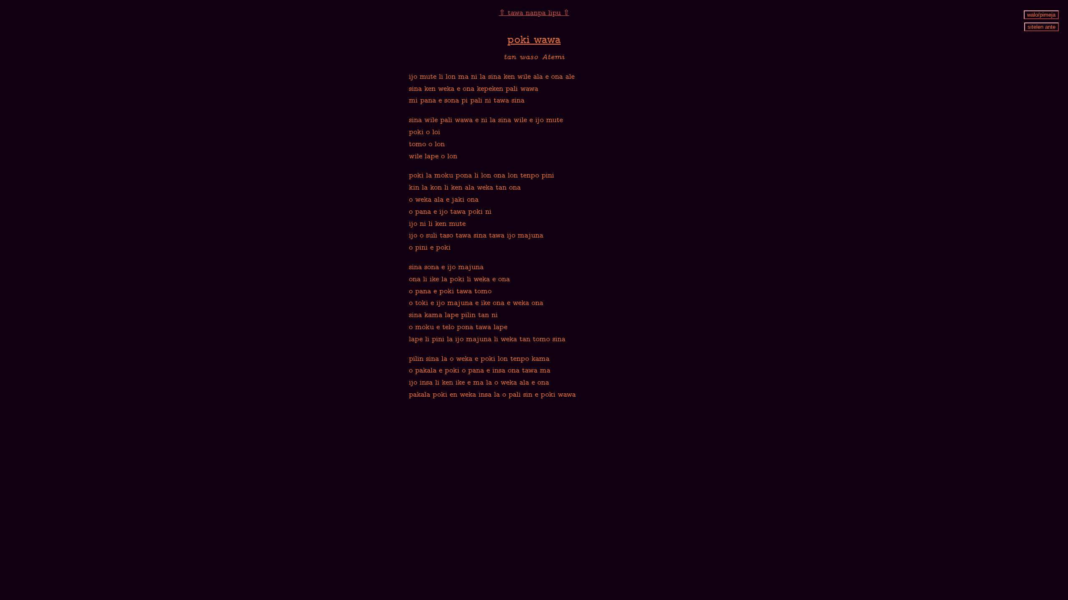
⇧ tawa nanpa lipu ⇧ (534, 13)
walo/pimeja (1041, 15)
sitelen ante (1041, 27)
